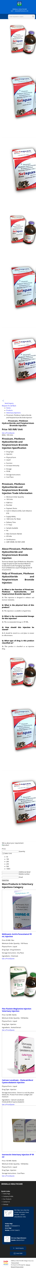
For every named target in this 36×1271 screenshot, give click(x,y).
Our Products (7, 1199)
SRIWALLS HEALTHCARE (19, 10)
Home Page (6, 1194)
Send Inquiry (8, 403)
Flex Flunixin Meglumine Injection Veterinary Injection (16, 1010)
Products (9, 410)
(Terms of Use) (15, 1263)
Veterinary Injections (13, 413)
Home (8, 408)
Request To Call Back (9, 406)
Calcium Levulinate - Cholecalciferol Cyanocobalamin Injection (17, 1081)
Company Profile (8, 1196)
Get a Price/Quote (8, 433)
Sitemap (5, 1204)
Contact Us (6, 1202)
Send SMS (19, 1253)
